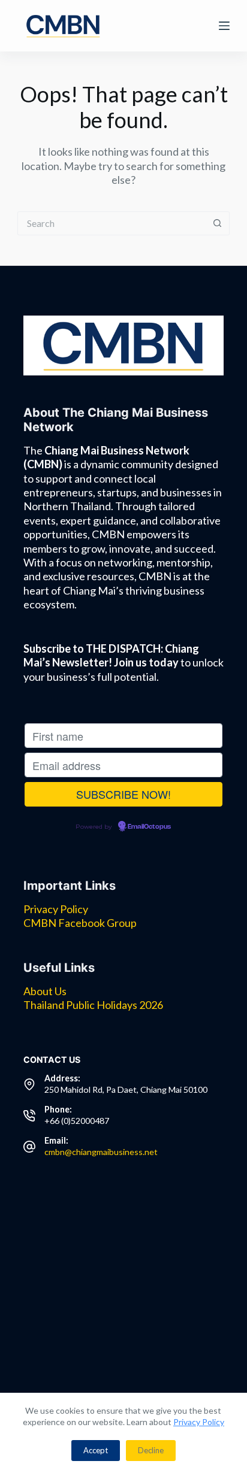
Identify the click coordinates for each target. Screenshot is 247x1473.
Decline (151, 1450)
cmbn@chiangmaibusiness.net (101, 1152)
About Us (45, 991)
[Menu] (224, 25)
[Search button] (218, 223)
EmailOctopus (149, 827)
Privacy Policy (198, 1422)
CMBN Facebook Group (80, 922)
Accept (95, 1450)
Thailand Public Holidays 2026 (93, 1004)
